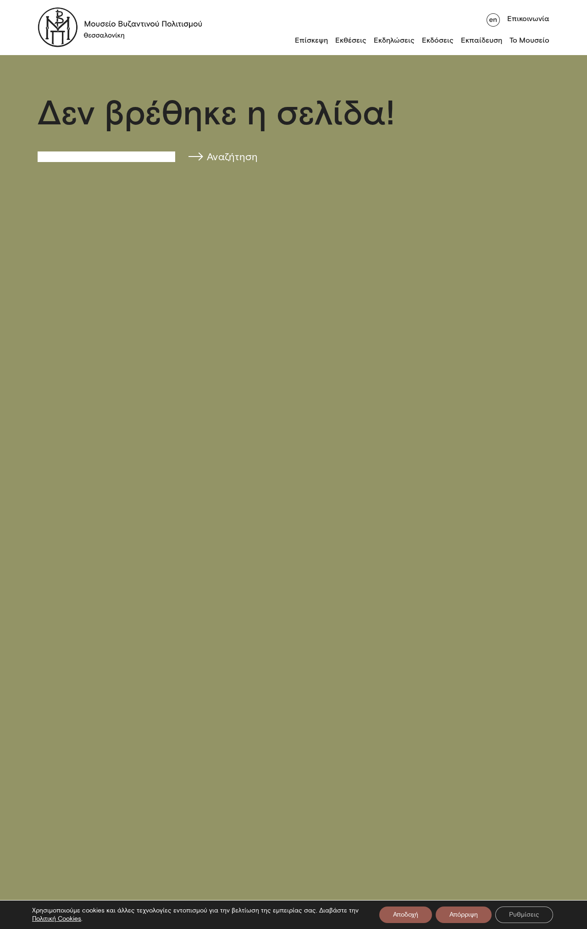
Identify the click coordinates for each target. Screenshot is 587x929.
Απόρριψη (463, 914)
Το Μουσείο (529, 40)
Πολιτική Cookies (56, 919)
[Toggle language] (493, 19)
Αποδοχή (405, 914)
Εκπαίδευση (481, 40)
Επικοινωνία (528, 18)
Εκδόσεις (438, 40)
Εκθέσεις (350, 40)
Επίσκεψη (311, 40)
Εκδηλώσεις (394, 40)
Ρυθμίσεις (524, 914)
